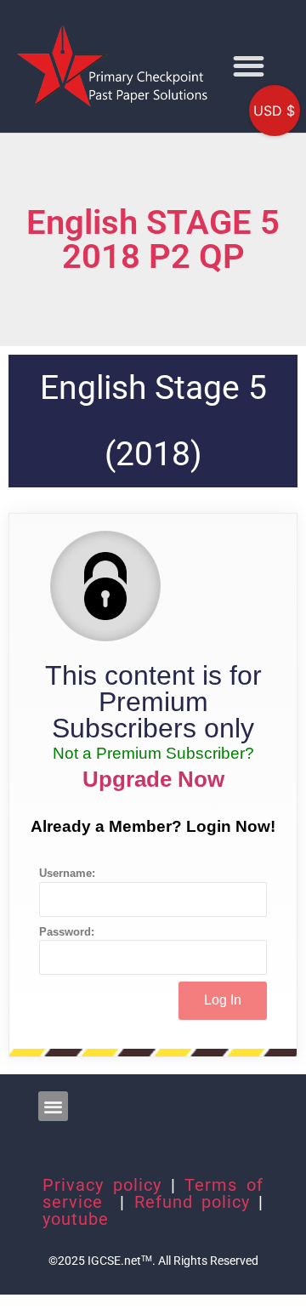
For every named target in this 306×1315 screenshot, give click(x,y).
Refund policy (192, 1202)
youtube (75, 1219)
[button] (249, 66)
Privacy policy (102, 1185)
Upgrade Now (153, 779)
